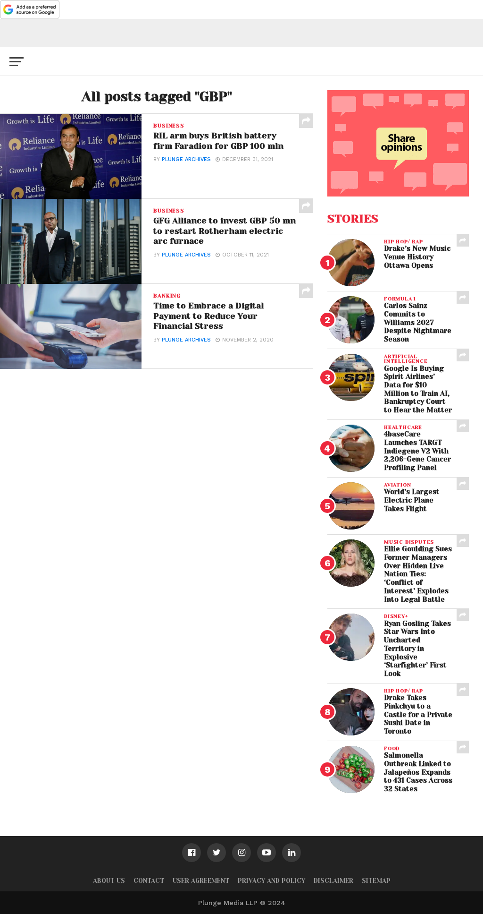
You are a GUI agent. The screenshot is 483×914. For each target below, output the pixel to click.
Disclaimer (333, 880)
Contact (148, 880)
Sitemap (376, 880)
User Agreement (201, 880)
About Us (109, 880)
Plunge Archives (186, 159)
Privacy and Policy (271, 880)
